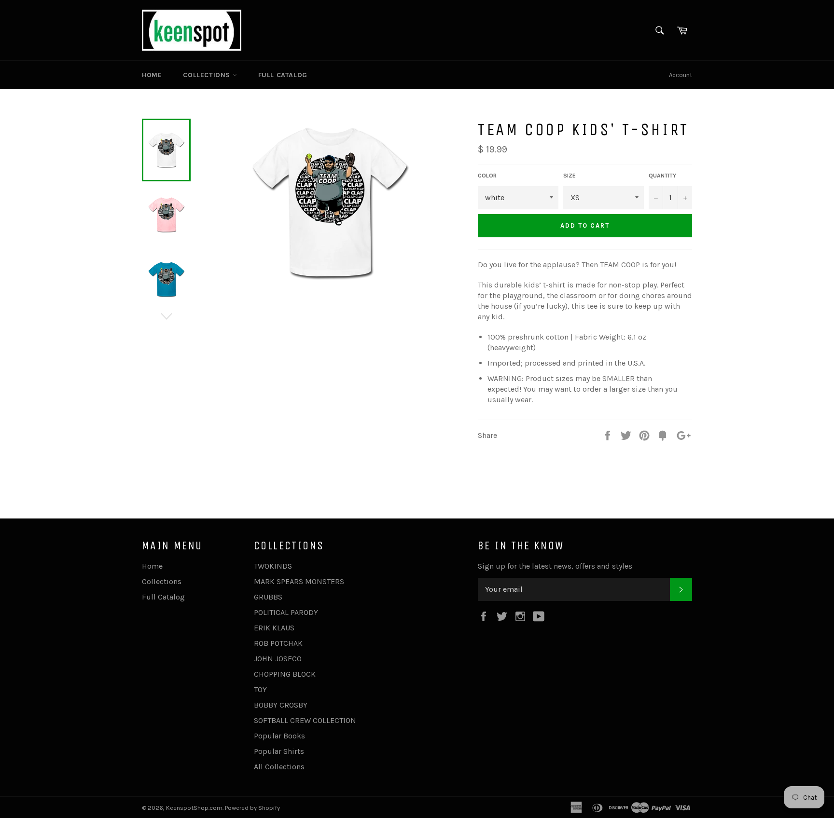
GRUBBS (268, 596)
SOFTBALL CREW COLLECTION (305, 720)
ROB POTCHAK (278, 643)
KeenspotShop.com (194, 807)
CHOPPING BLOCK (285, 674)
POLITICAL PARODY (286, 612)
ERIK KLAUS (274, 627)
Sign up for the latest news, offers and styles (555, 566)
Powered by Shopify (252, 807)
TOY (260, 689)
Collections (207, 75)
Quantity (662, 175)
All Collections (279, 766)
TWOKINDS (273, 566)
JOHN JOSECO (278, 658)
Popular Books (279, 735)
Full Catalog (282, 75)
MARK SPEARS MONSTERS (299, 581)
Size (569, 175)
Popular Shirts (279, 751)
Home (152, 75)
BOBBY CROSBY (280, 704)
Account (680, 75)
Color (487, 175)
